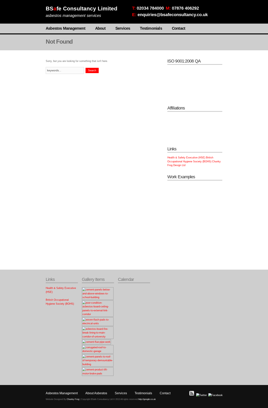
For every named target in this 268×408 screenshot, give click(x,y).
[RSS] (192, 395)
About (100, 28)
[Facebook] (215, 395)
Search (92, 70)
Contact (178, 28)
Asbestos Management (65, 28)
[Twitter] (201, 395)
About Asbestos (96, 393)
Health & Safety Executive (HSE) (186, 157)
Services (122, 28)
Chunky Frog (73, 399)
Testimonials (151, 28)
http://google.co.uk (147, 399)
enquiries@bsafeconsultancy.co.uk (173, 14)
